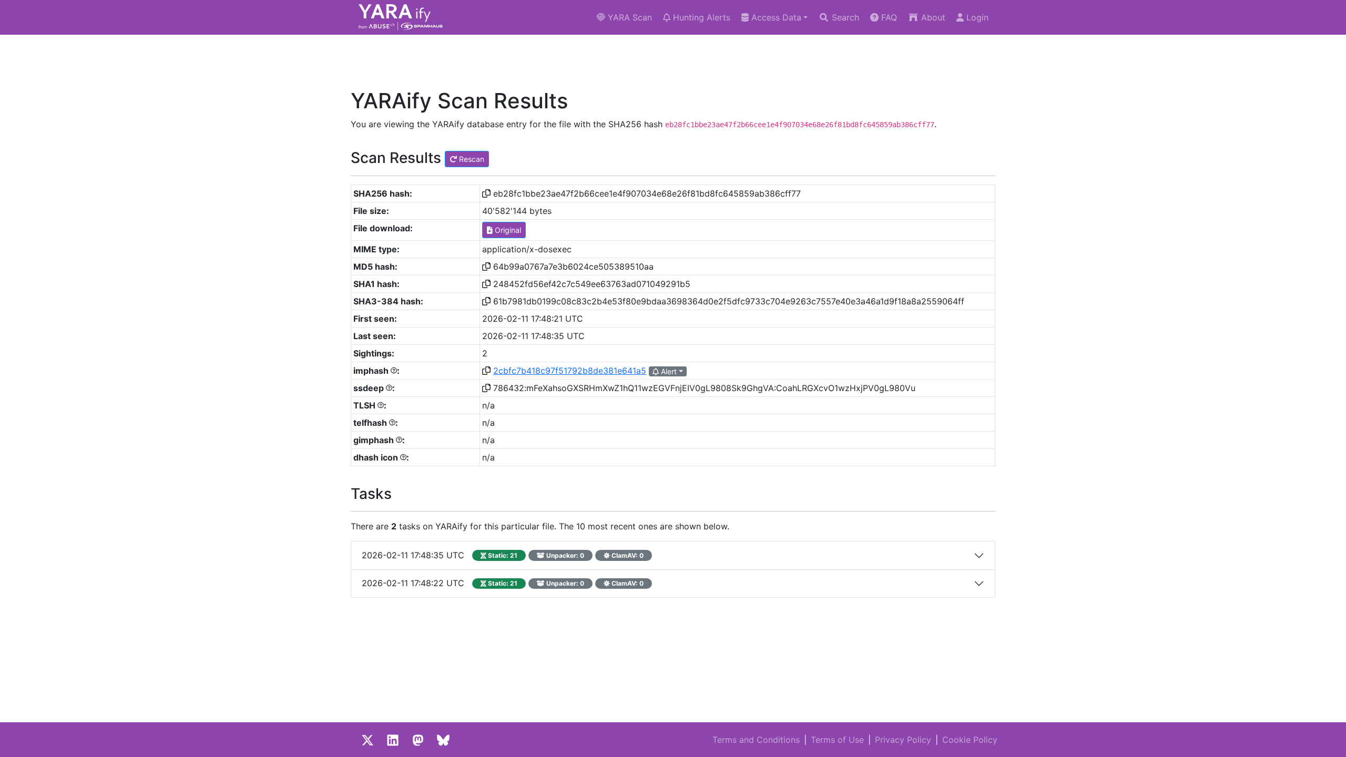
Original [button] (507, 230)
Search (844, 17)
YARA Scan (628, 17)
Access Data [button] (775, 17)
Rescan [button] (470, 159)
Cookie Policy (969, 739)
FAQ (888, 17)
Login (976, 17)
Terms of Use (837, 739)
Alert (668, 371)
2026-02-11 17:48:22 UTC (503, 583)
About (932, 17)
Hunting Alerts (700, 17)
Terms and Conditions (756, 739)
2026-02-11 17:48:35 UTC (503, 555)
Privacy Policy (903, 739)
